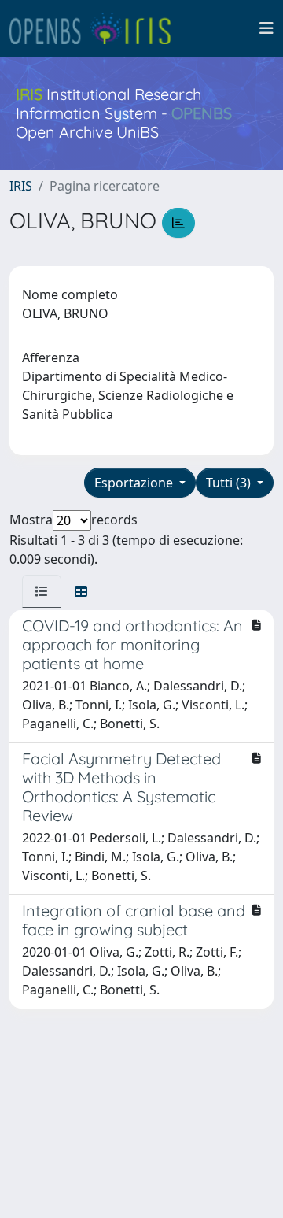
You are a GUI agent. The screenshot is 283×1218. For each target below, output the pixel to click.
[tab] (41, 591)
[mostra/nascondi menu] (266, 28)
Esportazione (135, 482)
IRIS (20, 185)
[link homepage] (96, 28)
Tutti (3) (230, 482)
